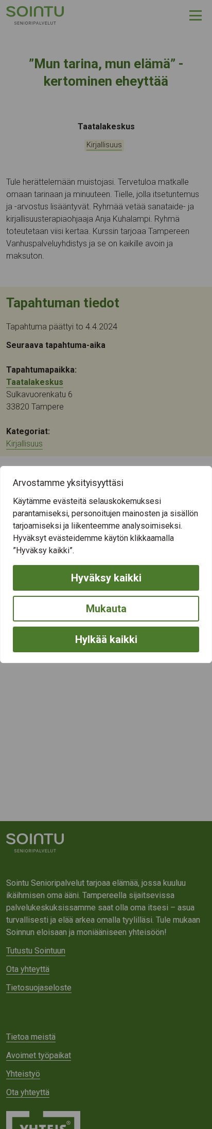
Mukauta (106, 608)
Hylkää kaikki (106, 639)
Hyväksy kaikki (106, 578)
